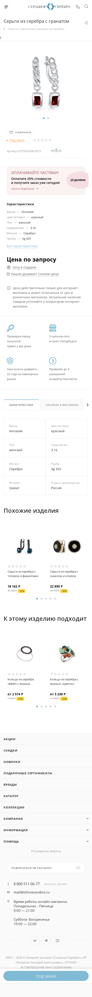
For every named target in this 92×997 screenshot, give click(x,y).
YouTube (57, 940)
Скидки (11, 750)
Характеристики (21, 405)
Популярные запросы (46, 851)
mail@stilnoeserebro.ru (32, 892)
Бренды (10, 785)
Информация (16, 830)
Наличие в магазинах (62, 405)
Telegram (46, 940)
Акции (10, 739)
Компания (13, 819)
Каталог (11, 796)
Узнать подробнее (22, 188)
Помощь (11, 841)
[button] (44, 118)
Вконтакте (35, 940)
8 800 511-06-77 (27, 884)
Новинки (12, 762)
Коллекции (14, 807)
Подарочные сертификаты (28, 773)
